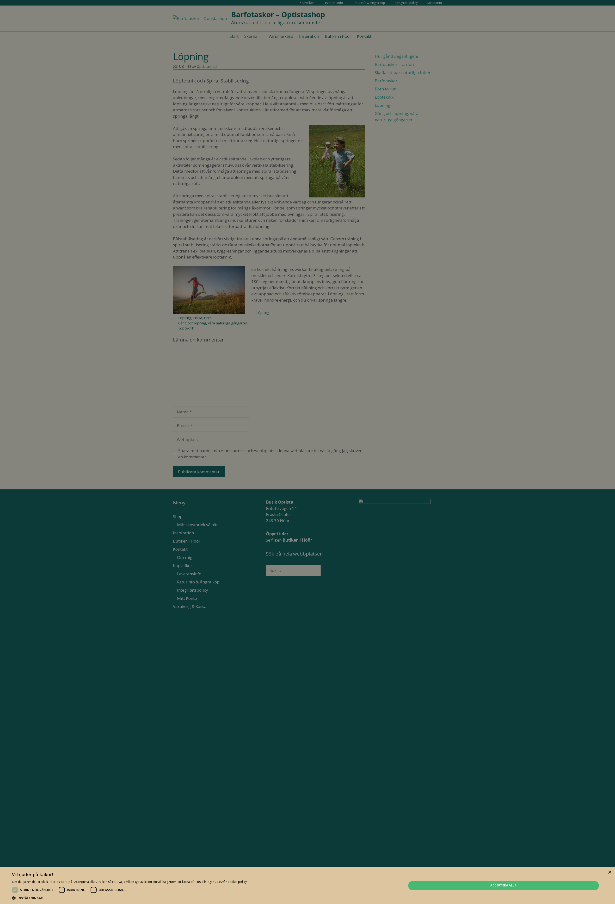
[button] (129, 898)
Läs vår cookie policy (232, 882)
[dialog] (307, 452)
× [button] (609, 872)
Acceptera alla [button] (503, 885)
